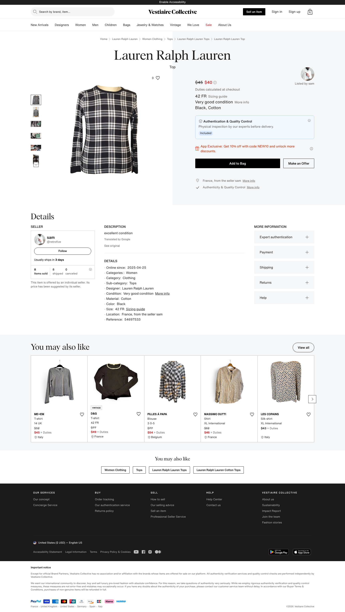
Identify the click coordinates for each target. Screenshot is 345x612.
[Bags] (133, 25)
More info (242, 102)
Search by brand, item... (54, 12)
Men (95, 25)
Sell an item (254, 12)
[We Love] (202, 25)
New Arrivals (39, 25)
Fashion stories (272, 522)
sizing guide (217, 96)
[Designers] (72, 25)
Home (103, 39)
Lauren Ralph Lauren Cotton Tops (219, 470)
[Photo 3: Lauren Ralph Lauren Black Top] (36, 124)
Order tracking (104, 499)
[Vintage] (184, 25)
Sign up (294, 12)
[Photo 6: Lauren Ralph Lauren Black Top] (36, 160)
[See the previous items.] (36, 94)
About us (268, 499)
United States (67, 606)
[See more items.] (36, 164)
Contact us (213, 505)
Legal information (75, 552)
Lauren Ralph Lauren (125, 39)
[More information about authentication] (309, 120)
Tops (170, 39)
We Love (193, 25)
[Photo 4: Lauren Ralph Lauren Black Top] (36, 136)
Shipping (266, 267)
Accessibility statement (47, 552)
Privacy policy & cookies (115, 552)
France (34, 606)
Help (263, 297)
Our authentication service (112, 505)
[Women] (89, 25)
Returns (266, 282)
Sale (209, 25)
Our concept (41, 499)
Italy (100, 606)
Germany (82, 606)
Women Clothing (152, 39)
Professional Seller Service (168, 517)
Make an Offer (298, 163)
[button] (310, 12)
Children (111, 25)
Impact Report (271, 511)
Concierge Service (45, 505)
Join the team (271, 517)
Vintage (175, 25)
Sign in (277, 12)
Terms (93, 552)
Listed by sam (304, 84)
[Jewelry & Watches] (166, 25)
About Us (224, 25)
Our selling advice (162, 505)
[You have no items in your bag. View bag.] (310, 12)
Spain (92, 606)
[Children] (119, 25)
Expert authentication (276, 237)
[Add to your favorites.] (82, 414)
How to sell (158, 499)
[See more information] (311, 148)
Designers (62, 25)
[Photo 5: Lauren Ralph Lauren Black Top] (36, 148)
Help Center (214, 499)
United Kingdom (49, 606)
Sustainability (271, 505)
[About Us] (234, 25)
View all (303, 347)
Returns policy (104, 511)
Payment (266, 252)
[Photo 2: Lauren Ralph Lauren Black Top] (36, 112)
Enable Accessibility (172, 2)
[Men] (101, 25)
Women (80, 25)
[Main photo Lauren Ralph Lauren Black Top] (36, 100)
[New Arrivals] (51, 25)
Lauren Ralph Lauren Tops (193, 39)
